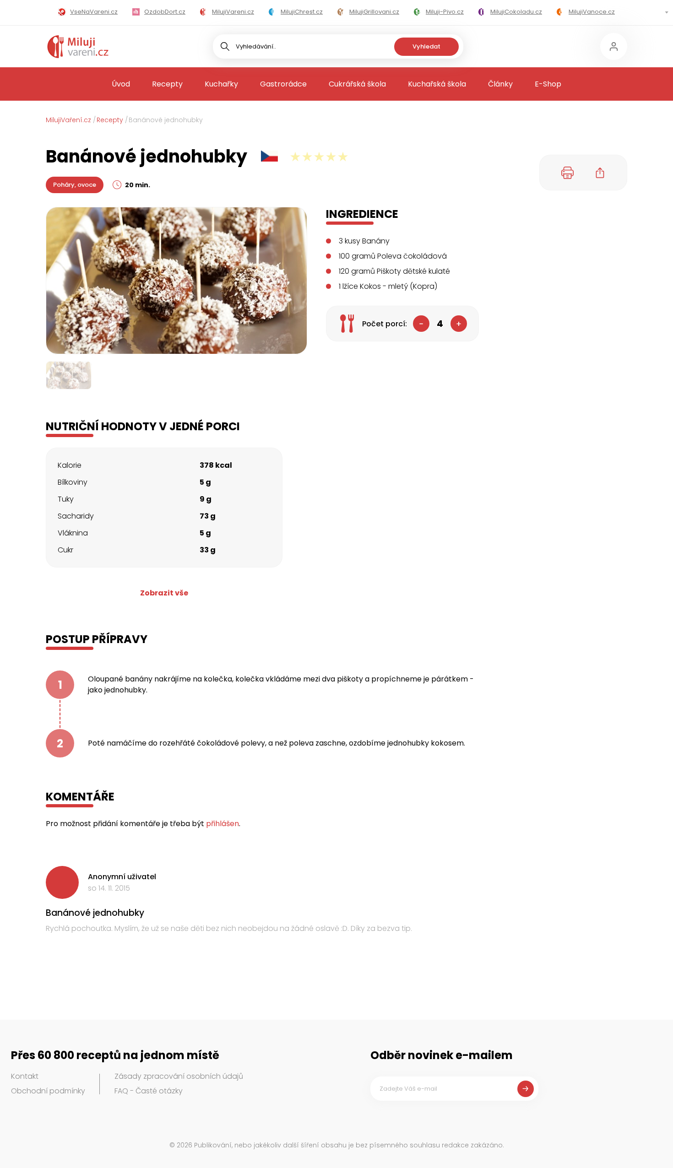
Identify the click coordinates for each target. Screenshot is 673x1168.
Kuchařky (221, 84)
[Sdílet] (600, 172)
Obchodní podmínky (48, 1091)
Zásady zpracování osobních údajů (178, 1076)
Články (500, 84)
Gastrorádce (283, 84)
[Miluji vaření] (78, 46)
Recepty (167, 84)
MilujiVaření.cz (68, 119)
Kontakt (24, 1076)
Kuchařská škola (437, 84)
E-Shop (548, 84)
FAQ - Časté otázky (148, 1091)
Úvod (121, 84)
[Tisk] (567, 172)
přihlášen (222, 823)
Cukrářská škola (357, 84)
